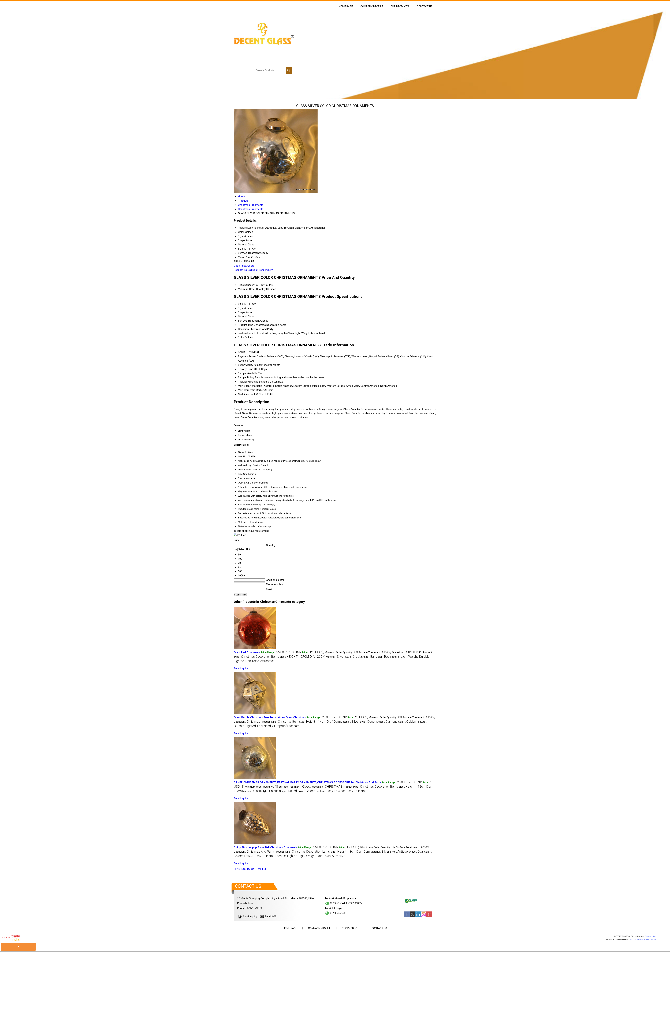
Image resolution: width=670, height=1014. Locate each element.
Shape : (368, 656)
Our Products (400, 6)
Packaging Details (248, 381)
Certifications (245, 394)
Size (240, 304)
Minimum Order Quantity (252, 289)
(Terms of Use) (650, 936)
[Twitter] (412, 916)
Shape (241, 312)
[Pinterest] (429, 916)
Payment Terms (247, 356)
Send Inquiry (266, 269)
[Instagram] (423, 916)
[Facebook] (407, 916)
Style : (352, 656)
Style (241, 308)
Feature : (341, 791)
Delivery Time (245, 369)
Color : (382, 656)
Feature (242, 333)
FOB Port (243, 352)
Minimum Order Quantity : (341, 652)
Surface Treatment (249, 320)
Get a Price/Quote (244, 265)
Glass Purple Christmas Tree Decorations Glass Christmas (270, 717)
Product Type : (280, 721)
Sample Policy (246, 377)
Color (241, 337)
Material (242, 316)
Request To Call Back (246, 269)
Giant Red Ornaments (247, 652)
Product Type (245, 324)
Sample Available (247, 373)
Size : (302, 656)
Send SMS (271, 916)
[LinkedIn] (418, 916)
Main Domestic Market (251, 390)
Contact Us (424, 6)
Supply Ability (245, 364)
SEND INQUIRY (242, 869)
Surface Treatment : (375, 652)
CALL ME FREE (259, 869)
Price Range (245, 284)
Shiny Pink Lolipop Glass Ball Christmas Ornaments (265, 847)
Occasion (243, 329)
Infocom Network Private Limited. (643, 939)
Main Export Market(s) (250, 385)
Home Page (346, 6)
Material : (335, 656)
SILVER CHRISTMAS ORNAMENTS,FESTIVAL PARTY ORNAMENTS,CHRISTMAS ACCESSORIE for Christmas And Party (307, 782)
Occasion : (407, 652)
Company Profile (371, 6)
